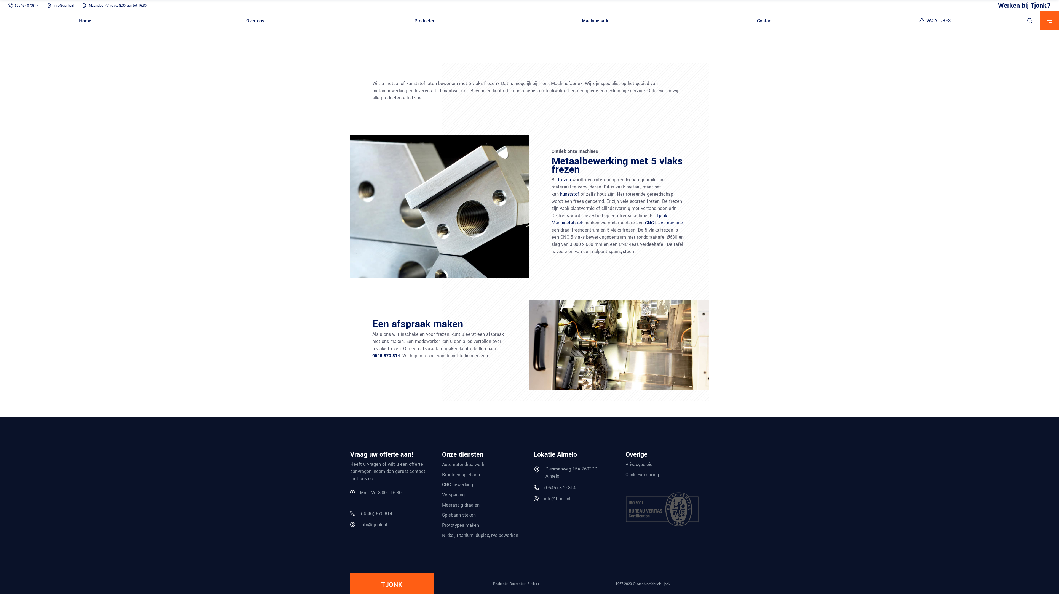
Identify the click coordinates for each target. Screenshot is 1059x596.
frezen (564, 180)
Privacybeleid (638, 464)
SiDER (535, 584)
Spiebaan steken (459, 515)
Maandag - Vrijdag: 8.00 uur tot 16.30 (118, 5)
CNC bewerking (457, 484)
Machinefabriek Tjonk (653, 584)
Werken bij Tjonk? (1024, 5)
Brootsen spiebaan (461, 474)
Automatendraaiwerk (463, 464)
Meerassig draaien (461, 505)
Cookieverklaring (642, 474)
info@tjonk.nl (64, 5)
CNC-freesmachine (664, 223)
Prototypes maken (460, 525)
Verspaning (453, 495)
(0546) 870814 (27, 5)
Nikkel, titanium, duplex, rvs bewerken (480, 535)
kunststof (569, 194)
